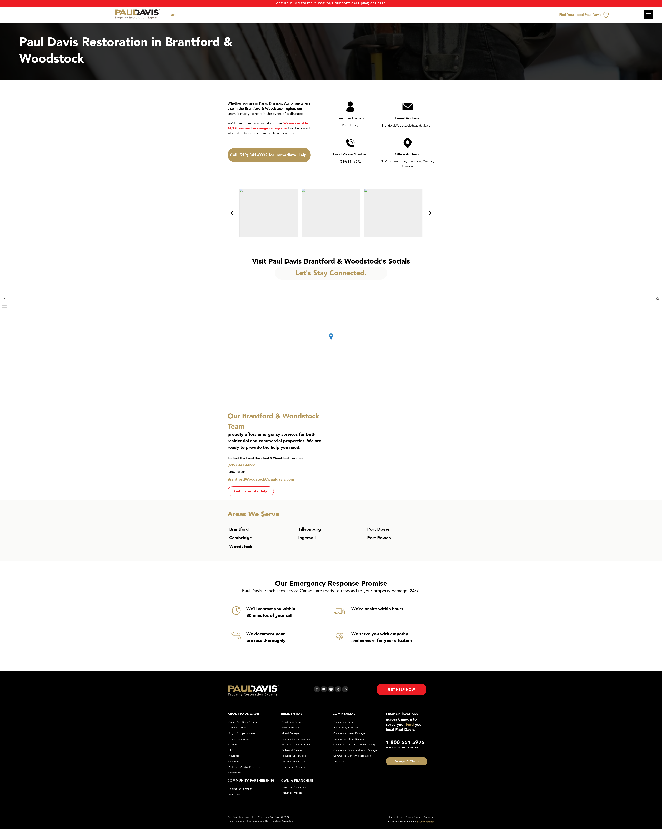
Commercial (344, 714)
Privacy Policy (412, 817)
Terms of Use (396, 817)
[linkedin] (345, 689)
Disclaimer (428, 817)
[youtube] (324, 689)
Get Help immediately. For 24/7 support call (318, 3)
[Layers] (657, 298)
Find (410, 724)
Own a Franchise (297, 780)
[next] (430, 213)
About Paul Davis (244, 714)
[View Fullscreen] (4, 310)
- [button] (4, 303)
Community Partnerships (251, 780)
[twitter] (338, 689)
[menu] (648, 14)
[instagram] (331, 689)
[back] (232, 213)
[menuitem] (251, 722)
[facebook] (317, 689)
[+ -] (331, 340)
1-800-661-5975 (405, 742)
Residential (292, 714)
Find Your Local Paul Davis (580, 14)
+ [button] (4, 298)
